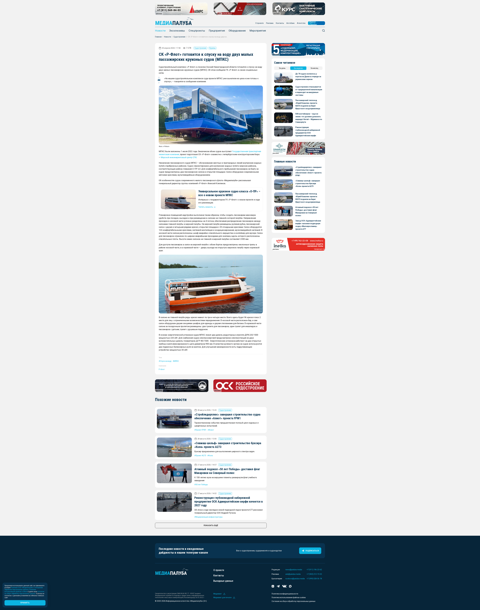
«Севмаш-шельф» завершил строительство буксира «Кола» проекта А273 (307, 183)
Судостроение (179, 37)
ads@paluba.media (293, 574)
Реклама (269, 23)
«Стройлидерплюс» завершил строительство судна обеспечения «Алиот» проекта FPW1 (308, 171)
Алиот (211, 430)
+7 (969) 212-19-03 (314, 574)
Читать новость (205, 207)
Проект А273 (201, 456)
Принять (25, 603)
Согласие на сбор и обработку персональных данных (293, 601)
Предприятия (217, 30)
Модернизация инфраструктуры (209, 517)
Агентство (301, 23)
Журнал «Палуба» (313, 23)
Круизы (212, 48)
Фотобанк (290, 23)
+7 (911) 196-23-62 (314, 570)
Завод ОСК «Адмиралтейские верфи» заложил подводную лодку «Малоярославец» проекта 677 (308, 225)
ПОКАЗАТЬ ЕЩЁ (211, 525)
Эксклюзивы (177, 30)
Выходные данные (223, 580)
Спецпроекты (197, 30)
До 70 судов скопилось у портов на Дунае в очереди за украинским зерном (308, 76)
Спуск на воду (166, 361)
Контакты (280, 23)
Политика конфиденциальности (285, 594)
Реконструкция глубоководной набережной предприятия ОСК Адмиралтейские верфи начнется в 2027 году (228, 501)
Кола (211, 456)
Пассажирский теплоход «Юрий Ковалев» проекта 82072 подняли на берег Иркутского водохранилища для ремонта (307, 104)
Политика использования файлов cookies (289, 597)
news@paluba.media (293, 570)
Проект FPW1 (201, 430)
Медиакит (217, 594)
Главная (158, 37)
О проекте (259, 23)
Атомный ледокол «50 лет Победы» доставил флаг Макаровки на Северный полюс (306, 211)
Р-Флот (162, 369)
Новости (160, 30)
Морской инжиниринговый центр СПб (179, 157)
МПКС (176, 361)
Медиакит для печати (222, 597)
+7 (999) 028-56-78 (314, 579)
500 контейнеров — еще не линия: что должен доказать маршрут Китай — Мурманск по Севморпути (308, 118)
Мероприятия (258, 30)
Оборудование (237, 30)
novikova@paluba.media (295, 579)
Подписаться (312, 551)
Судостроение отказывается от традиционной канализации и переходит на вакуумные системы (308, 91)
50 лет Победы (202, 485)
